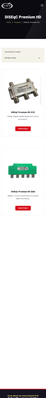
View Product (23, 129)
